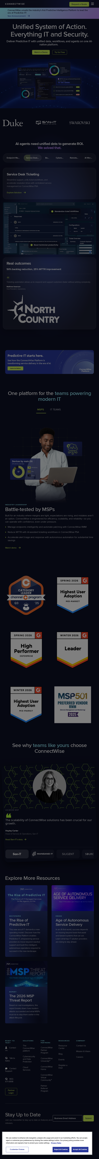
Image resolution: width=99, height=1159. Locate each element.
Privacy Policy (56, 1143)
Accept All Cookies (80, 1149)
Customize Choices (17, 1149)
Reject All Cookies (61, 1149)
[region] (47, 1143)
